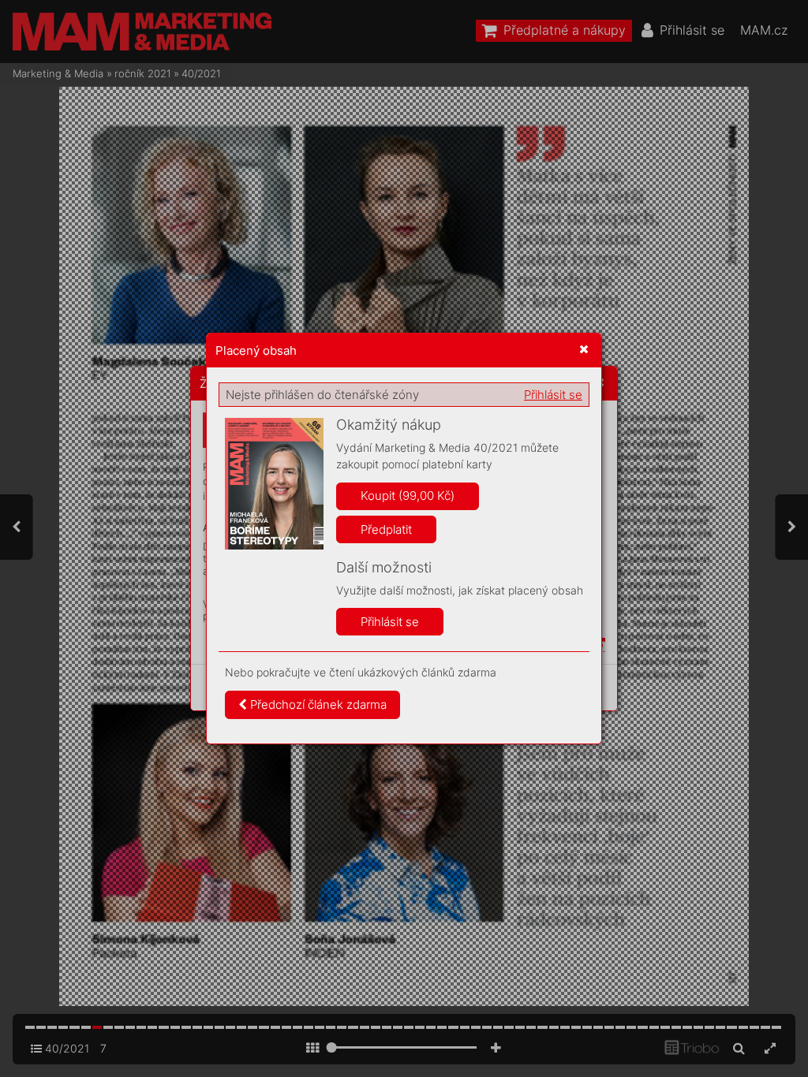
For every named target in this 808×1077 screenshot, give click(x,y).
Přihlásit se (553, 394)
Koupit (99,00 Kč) (407, 495)
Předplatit (386, 529)
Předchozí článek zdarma (317, 704)
